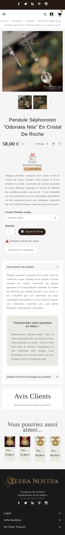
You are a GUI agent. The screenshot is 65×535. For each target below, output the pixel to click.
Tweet (54, 144)
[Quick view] (9, 442)
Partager (48, 144)
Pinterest (39, 4)
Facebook (19, 4)
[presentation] (50, 103)
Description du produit (20, 267)
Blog (32, 4)
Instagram (46, 4)
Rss (32, 503)
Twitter (26, 4)
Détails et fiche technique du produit (29, 377)
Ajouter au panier (32, 231)
